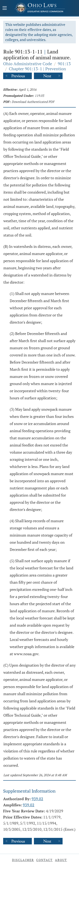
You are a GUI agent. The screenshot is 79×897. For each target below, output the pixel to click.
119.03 (39, 95)
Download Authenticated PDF (33, 102)
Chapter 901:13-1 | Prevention (37, 69)
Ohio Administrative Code (27, 63)
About (61, 860)
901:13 (64, 63)
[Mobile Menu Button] (5, 8)
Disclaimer (23, 860)
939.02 (37, 798)
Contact (44, 860)
